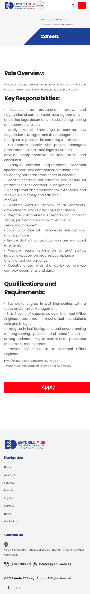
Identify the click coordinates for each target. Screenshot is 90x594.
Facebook (9, 587)
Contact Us (11, 521)
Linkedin (18, 587)
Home (8, 467)
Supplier (9, 498)
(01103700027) (20, 564)
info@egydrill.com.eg (55, 564)
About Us (9, 475)
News (7, 513)
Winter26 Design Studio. (30, 578)
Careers (9, 506)
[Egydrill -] (24, 5)
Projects (9, 490)
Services (9, 482)
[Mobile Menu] (82, 5)
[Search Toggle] (73, 5)
